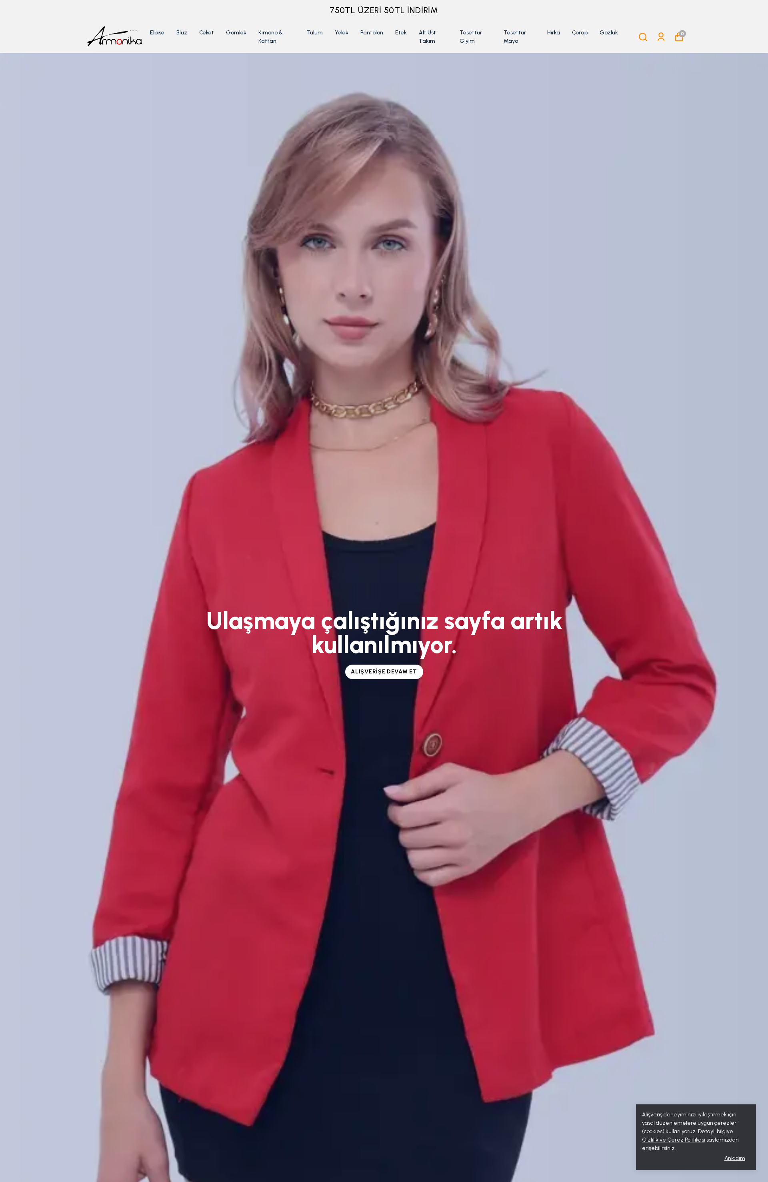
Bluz (181, 32)
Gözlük (609, 32)
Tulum (314, 32)
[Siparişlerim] (661, 37)
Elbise (157, 32)
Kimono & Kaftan (270, 36)
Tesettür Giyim (471, 36)
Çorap (580, 32)
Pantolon (371, 32)
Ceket (206, 32)
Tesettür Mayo (515, 36)
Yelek (341, 32)
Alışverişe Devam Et (384, 671)
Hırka (553, 32)
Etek (401, 32)
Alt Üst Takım (427, 36)
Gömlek (236, 32)
